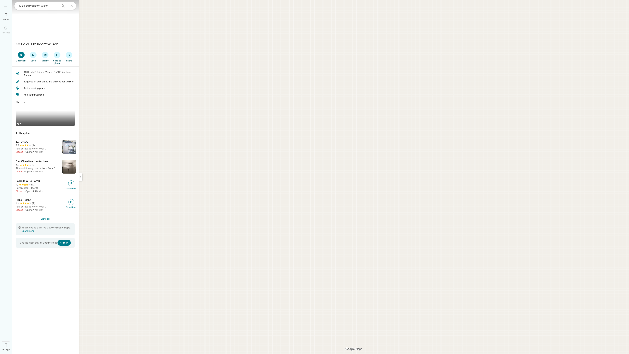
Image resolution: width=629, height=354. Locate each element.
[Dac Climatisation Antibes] (45, 167)
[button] (45, 73)
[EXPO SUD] (45, 147)
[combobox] (38, 6)
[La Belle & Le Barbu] (45, 186)
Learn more (28, 230)
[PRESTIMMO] (45, 205)
